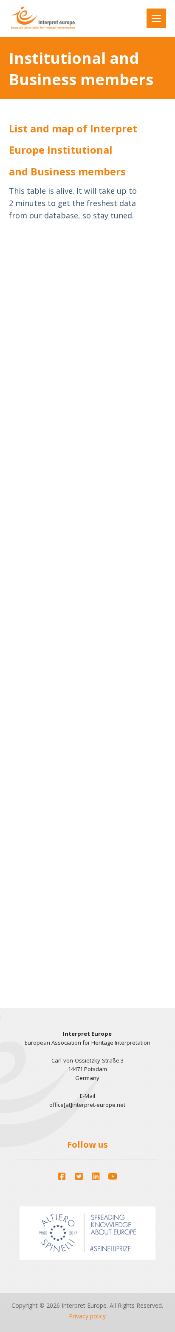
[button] (62, 1176)
